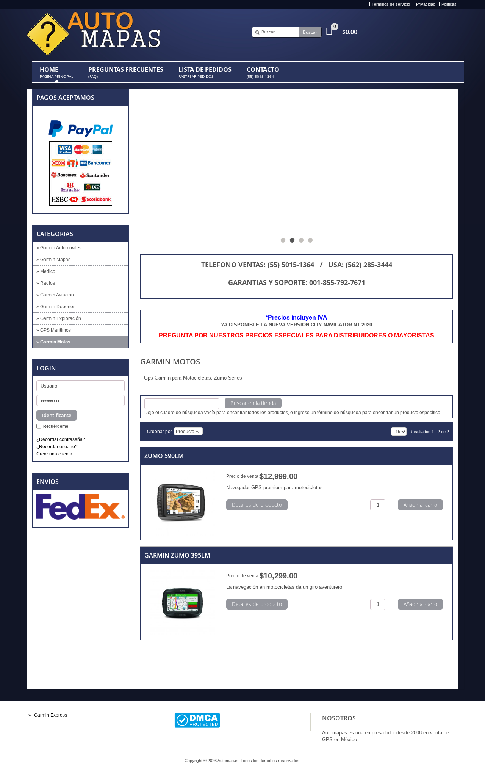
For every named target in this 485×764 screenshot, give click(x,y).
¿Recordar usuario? (57, 446)
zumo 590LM (164, 456)
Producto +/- (188, 431)
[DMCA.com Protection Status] (197, 716)
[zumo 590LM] (182, 503)
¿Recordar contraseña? (60, 439)
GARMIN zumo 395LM (177, 555)
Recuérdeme (55, 426)
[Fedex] (80, 506)
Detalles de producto (257, 504)
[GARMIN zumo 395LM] (182, 603)
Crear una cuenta (54, 453)
